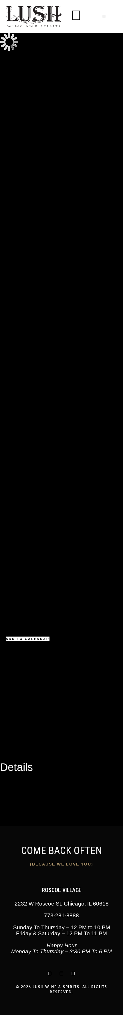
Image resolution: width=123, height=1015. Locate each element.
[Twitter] (61, 973)
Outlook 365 (12, 742)
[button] (104, 16)
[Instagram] (50, 973)
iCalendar (10, 735)
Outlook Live (12, 749)
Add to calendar (27, 639)
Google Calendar (17, 728)
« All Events (12, 61)
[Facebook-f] (73, 973)
